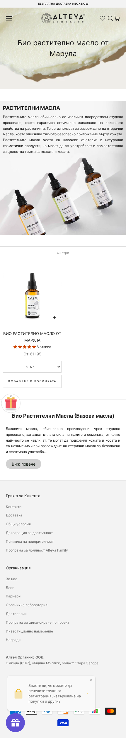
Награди (13, 639)
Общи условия (18, 524)
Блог (10, 587)
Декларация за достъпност (29, 532)
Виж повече (23, 464)
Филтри (63, 253)
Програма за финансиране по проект (37, 622)
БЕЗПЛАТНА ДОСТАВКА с (63, 3)
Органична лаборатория (26, 605)
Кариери (13, 596)
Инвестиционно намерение (29, 631)
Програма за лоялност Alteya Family (37, 550)
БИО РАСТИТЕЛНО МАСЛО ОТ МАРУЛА (32, 336)
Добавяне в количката (32, 381)
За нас (11, 579)
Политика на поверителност (30, 541)
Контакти (13, 506)
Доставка (14, 515)
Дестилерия (16, 613)
